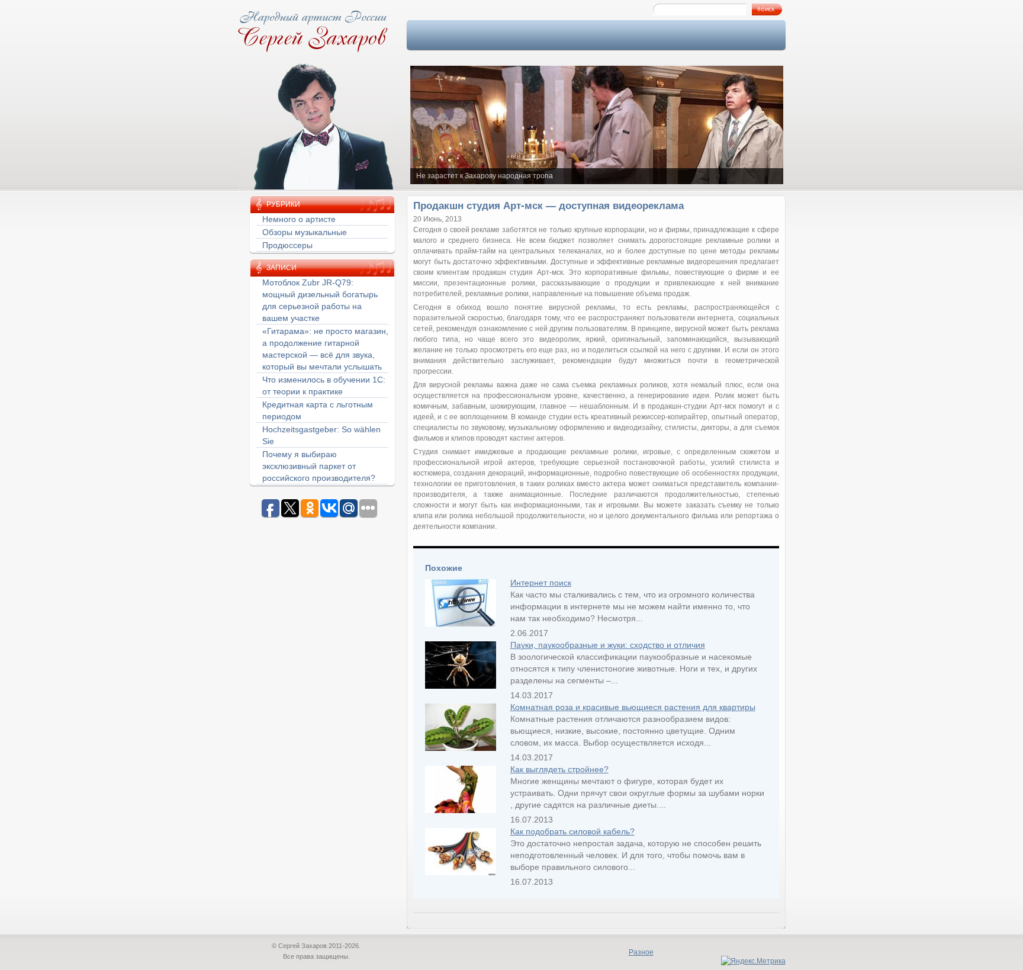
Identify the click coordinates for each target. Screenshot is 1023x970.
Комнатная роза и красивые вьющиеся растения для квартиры (632, 707)
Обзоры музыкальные (304, 232)
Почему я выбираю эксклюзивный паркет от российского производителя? (318, 466)
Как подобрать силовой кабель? (572, 831)
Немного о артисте (299, 219)
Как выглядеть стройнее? (559, 769)
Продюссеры (287, 245)
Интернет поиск (540, 582)
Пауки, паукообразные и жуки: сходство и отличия (607, 645)
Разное (641, 952)
